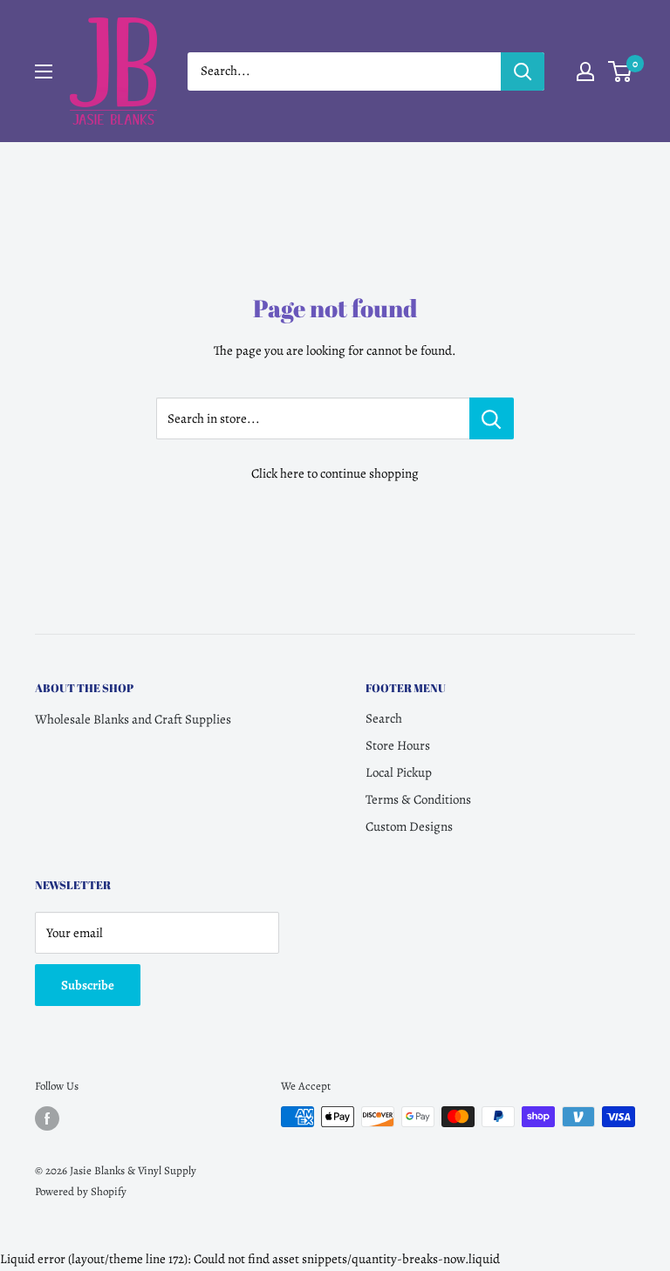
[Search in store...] (491, 418)
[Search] (522, 71)
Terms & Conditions (418, 799)
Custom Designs (409, 826)
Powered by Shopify (80, 1191)
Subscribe (87, 985)
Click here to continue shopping (335, 473)
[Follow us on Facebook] (47, 1118)
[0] (621, 71)
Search (384, 718)
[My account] (585, 71)
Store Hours (398, 745)
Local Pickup (399, 772)
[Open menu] (43, 71)
